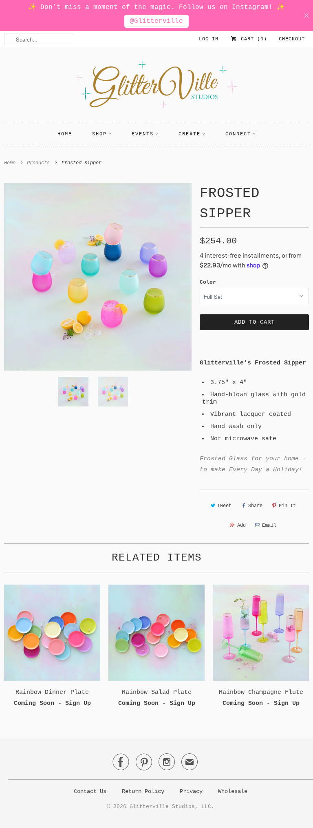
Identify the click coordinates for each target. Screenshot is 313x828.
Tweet (224, 506)
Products (38, 163)
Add (241, 525)
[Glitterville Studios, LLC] (156, 87)
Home (64, 134)
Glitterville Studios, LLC (170, 807)
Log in (208, 39)
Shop (99, 134)
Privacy (191, 791)
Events (143, 134)
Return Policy (143, 791)
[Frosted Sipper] (98, 277)
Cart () (252, 39)
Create (190, 134)
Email (269, 525)
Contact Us (90, 791)
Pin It (287, 506)
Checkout (292, 39)
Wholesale (232, 791)
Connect (238, 134)
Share (255, 506)
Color (208, 282)
